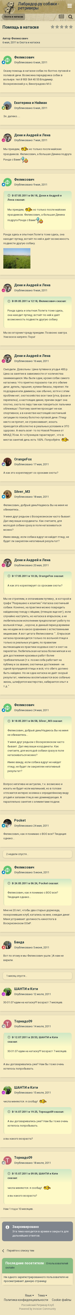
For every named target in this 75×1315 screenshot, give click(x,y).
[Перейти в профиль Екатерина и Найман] (7, 105)
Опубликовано (30, 62)
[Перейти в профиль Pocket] (7, 823)
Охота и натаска (29, 42)
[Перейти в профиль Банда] (7, 945)
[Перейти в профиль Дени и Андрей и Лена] (7, 138)
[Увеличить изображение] (24, 149)
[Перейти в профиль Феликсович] (7, 60)
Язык (28, 1295)
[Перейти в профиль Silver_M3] (7, 494)
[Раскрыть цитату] (9, 195)
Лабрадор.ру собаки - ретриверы (38, 6)
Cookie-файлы (61, 1300)
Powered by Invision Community (37, 1308)
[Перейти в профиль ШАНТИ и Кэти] (7, 992)
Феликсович (19, 38)
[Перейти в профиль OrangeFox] (7, 462)
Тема (41, 1295)
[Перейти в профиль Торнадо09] (7, 1024)
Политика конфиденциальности (26, 1300)
